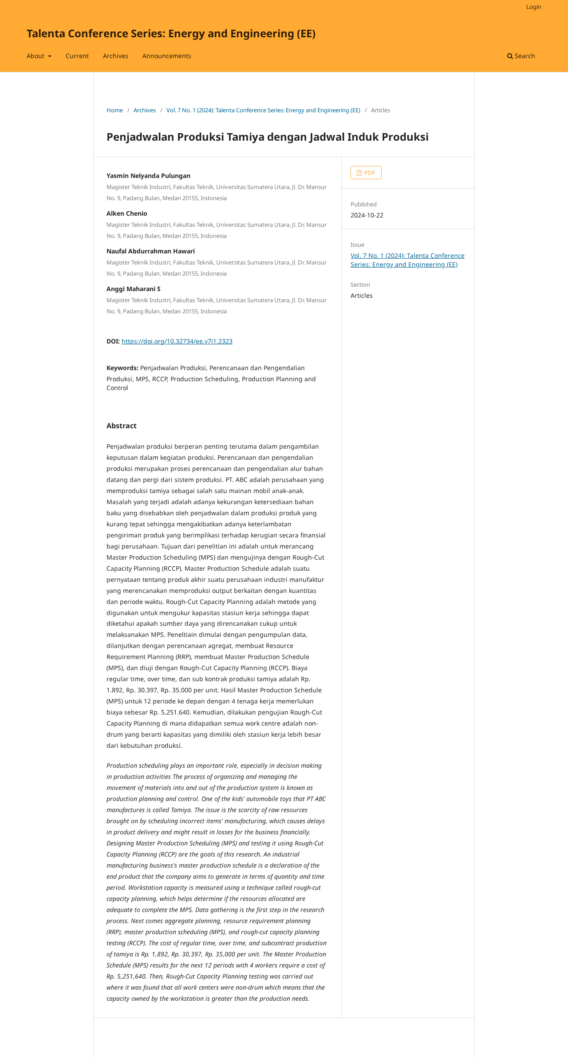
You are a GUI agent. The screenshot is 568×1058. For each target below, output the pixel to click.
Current (77, 55)
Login (533, 7)
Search (524, 55)
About (36, 55)
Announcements (166, 55)
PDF (369, 173)
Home (114, 110)
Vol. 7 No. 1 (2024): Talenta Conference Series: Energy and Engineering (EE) (263, 110)
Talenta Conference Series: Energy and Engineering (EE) (171, 33)
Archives (115, 55)
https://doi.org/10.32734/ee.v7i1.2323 (177, 341)
